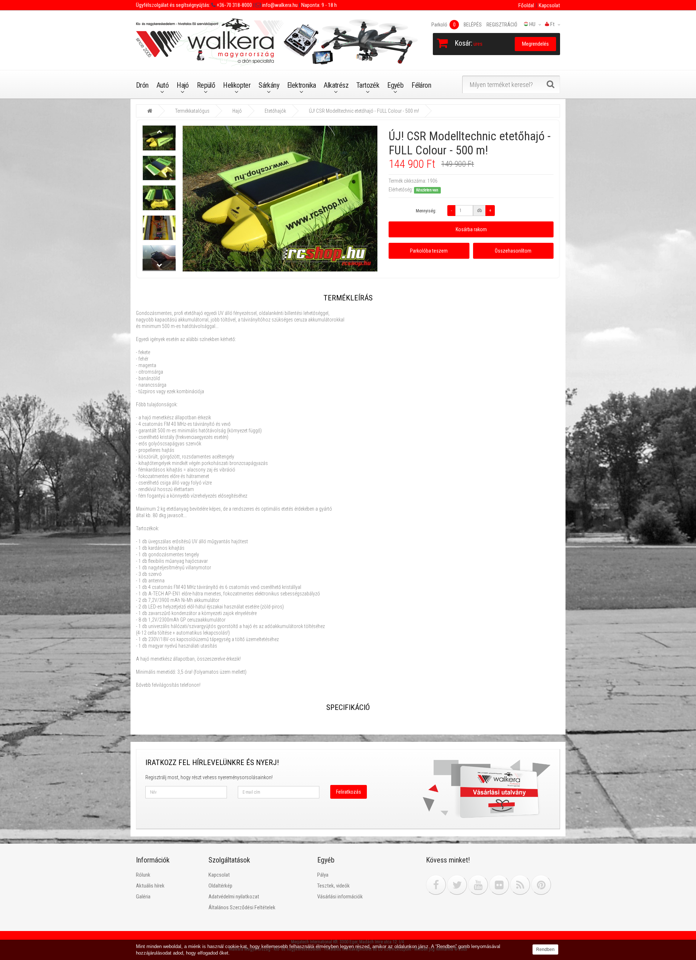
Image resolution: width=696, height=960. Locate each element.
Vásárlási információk (340, 896)
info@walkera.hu (279, 5)
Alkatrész (336, 85)
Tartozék (367, 85)
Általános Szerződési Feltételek (242, 907)
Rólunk (143, 875)
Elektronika (301, 85)
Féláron (421, 85)
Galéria (143, 896)
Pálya (322, 875)
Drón (142, 85)
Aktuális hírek (150, 885)
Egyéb (395, 85)
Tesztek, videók (333, 885)
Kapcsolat (549, 5)
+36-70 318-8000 (234, 5)
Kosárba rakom (471, 229)
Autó (163, 85)
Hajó (183, 85)
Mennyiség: (426, 210)
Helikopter (236, 85)
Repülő (206, 85)
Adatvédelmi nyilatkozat (233, 896)
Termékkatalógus (192, 111)
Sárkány (268, 85)
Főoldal (526, 5)
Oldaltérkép (220, 885)
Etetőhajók (275, 111)
